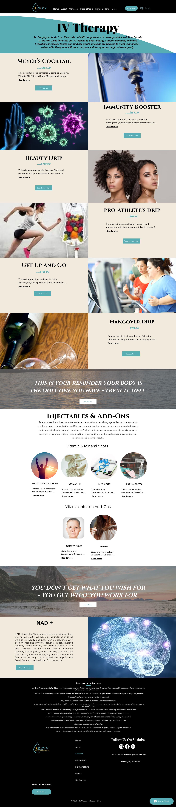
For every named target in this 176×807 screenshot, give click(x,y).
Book (24, 660)
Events (78, 773)
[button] (73, 9)
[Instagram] (121, 746)
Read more (24, 79)
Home (78, 740)
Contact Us (80, 780)
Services (79, 753)
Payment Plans (82, 767)
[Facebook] (127, 746)
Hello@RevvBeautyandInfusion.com (132, 754)
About (78, 747)
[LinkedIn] (133, 746)
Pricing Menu (81, 760)
